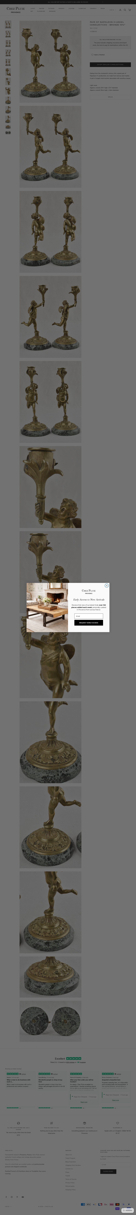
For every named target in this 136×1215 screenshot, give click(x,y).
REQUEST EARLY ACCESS (88, 623)
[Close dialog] (107, 585)
